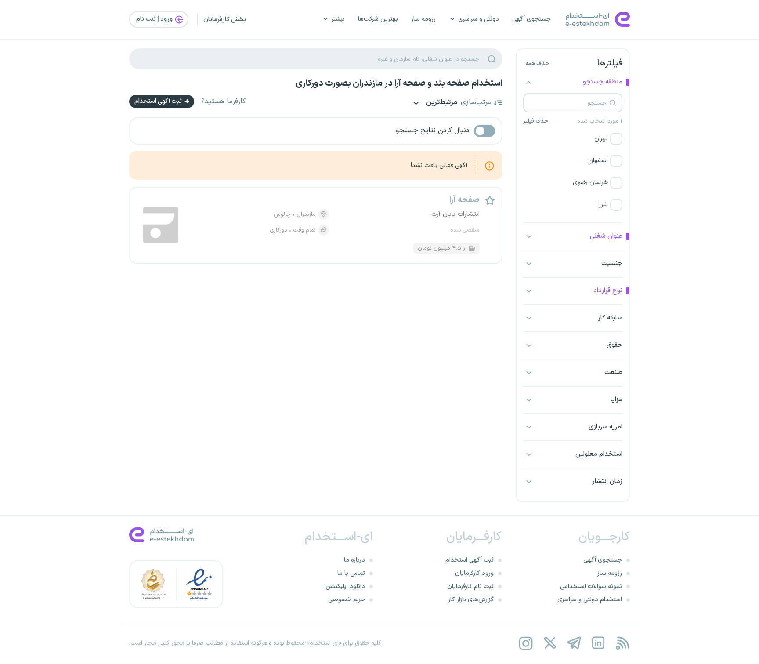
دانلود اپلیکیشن (345, 586)
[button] (572, 139)
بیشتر (338, 19)
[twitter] (549, 643)
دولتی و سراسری (478, 19)
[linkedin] (598, 643)
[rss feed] (622, 643)
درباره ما (354, 560)
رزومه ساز (423, 19)
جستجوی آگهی (531, 19)
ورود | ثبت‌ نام (155, 19)
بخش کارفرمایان (224, 19)
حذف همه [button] (537, 63)
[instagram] (525, 643)
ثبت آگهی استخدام (158, 101)
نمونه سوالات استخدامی (591, 586)
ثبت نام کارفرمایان (470, 586)
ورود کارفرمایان (474, 573)
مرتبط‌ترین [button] (441, 103)
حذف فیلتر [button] (535, 121)
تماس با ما (351, 573)
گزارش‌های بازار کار (471, 599)
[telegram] (574, 643)
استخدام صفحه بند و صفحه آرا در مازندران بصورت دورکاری (399, 83)
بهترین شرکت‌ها (378, 19)
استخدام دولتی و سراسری (589, 599)
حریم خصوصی (346, 599)
